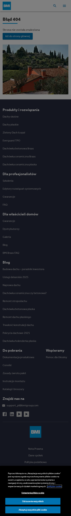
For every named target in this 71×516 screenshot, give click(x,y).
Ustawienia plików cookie (32, 493)
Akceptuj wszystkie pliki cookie (33, 510)
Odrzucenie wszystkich (33, 501)
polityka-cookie (54, 486)
